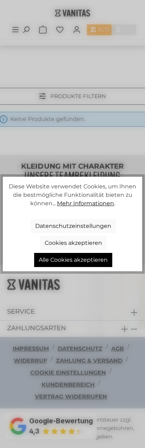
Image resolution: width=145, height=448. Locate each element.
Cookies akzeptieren (73, 243)
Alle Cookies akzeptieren (73, 259)
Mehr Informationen (85, 203)
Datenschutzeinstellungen (73, 226)
